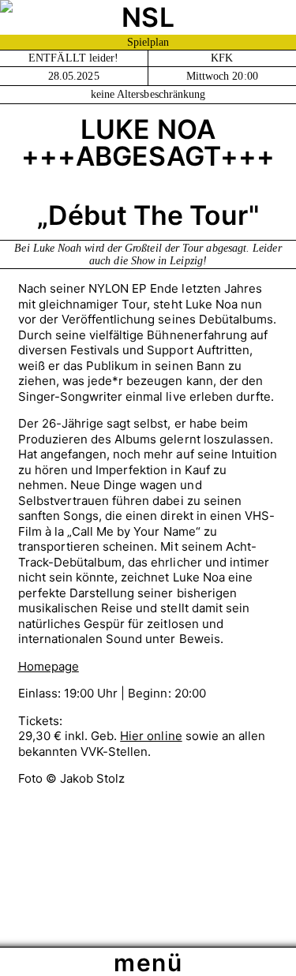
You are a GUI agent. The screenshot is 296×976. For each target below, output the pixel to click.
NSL (148, 17)
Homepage (48, 666)
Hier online (151, 735)
